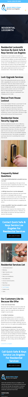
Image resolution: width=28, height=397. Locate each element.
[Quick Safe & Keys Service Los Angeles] (14, 8)
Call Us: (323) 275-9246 (14, 1)
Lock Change (6, 287)
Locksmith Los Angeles (6, 344)
